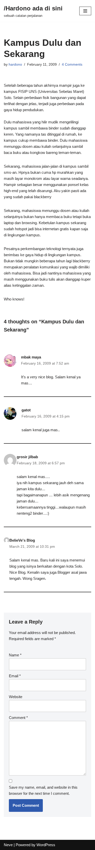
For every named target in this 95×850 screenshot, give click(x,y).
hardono (15, 64)
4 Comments (72, 64)
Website (15, 697)
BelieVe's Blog (22, 540)
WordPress (45, 845)
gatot (26, 410)
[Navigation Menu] (85, 11)
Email (15, 676)
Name (15, 655)
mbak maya (31, 357)
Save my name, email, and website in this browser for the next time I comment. (43, 790)
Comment (18, 717)
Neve (8, 845)
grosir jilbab (27, 457)
